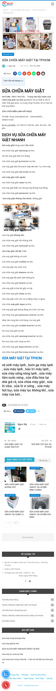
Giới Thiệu (40, 678)
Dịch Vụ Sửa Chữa (38, 675)
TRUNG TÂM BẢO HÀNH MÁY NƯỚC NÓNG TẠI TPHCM (22, 615)
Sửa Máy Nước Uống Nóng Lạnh (14, 610)
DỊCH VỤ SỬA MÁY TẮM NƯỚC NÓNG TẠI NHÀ (20, 649)
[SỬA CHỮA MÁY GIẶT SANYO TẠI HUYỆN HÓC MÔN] (40, 501)
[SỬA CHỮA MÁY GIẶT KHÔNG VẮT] (15, 474)
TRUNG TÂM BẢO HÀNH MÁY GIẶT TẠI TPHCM (19, 605)
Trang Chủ (14, 675)
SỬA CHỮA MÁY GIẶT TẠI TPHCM (18, 405)
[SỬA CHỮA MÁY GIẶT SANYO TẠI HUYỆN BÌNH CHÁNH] (40, 474)
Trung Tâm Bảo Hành (12, 678)
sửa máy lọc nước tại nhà (12, 654)
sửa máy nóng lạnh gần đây (13, 638)
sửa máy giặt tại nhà (10, 644)
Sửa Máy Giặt (8, 54)
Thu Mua (25, 675)
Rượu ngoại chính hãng (28, 575)
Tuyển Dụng (28, 678)
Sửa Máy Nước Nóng (10, 599)
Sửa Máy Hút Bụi (8, 621)
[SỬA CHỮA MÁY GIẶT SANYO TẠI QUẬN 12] (15, 501)
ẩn (22, 80)
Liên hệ (49, 678)
